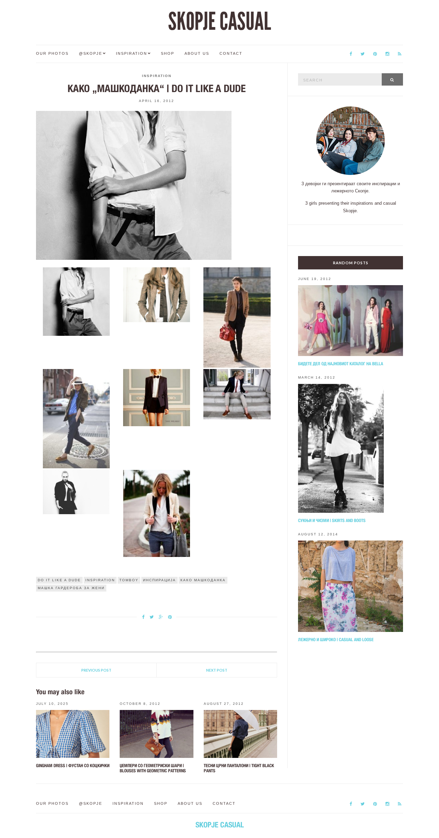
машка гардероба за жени (71, 588)
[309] (156, 294)
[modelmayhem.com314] (76, 491)
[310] (237, 317)
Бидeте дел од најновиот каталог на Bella (340, 363)
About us (197, 53)
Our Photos (52, 53)
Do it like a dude (59, 580)
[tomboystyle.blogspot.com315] (156, 513)
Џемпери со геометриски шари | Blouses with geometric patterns (153, 768)
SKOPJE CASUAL (219, 21)
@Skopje (90, 53)
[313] (237, 393)
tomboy (129, 580)
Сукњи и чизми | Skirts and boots (332, 520)
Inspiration (131, 53)
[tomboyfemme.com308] (76, 301)
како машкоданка (203, 580)
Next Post (216, 670)
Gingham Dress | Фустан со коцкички (72, 765)
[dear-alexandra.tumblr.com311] (76, 418)
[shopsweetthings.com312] (156, 397)
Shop (167, 53)
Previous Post (96, 670)
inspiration (100, 580)
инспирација (159, 580)
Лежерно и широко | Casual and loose (335, 639)
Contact (231, 53)
